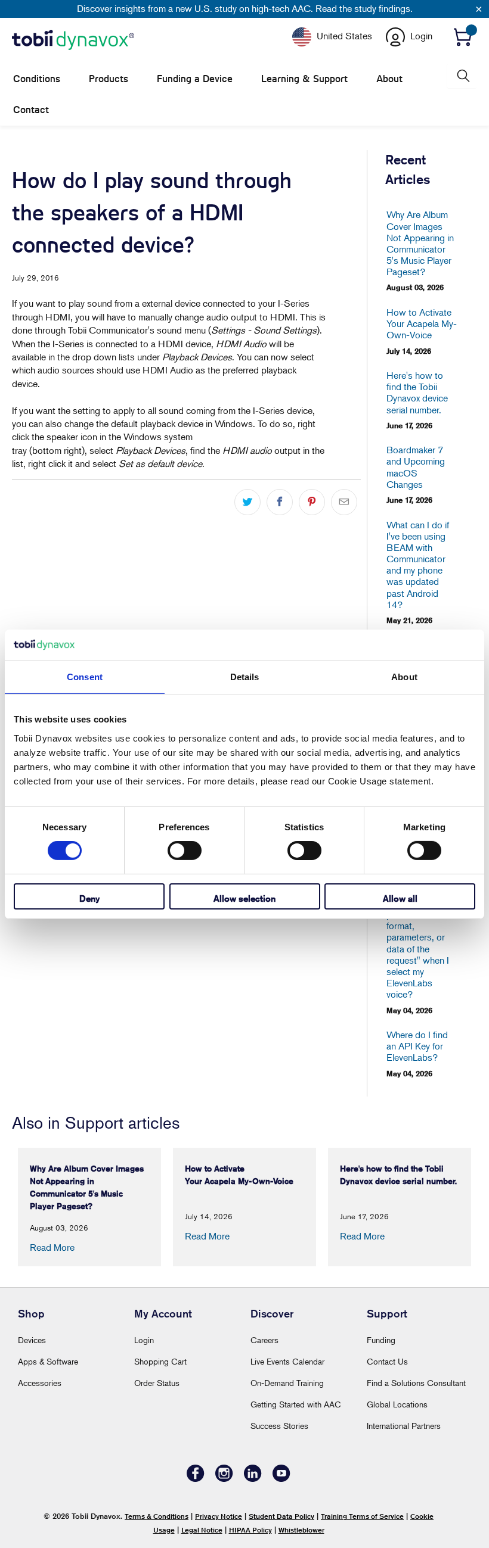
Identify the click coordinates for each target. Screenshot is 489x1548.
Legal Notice (201, 1529)
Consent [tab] (85, 677)
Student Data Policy (281, 1516)
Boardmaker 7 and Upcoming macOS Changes (415, 467)
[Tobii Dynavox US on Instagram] (224, 1479)
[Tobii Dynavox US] (73, 40)
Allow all (400, 898)
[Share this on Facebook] (280, 502)
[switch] (185, 850)
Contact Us (387, 1361)
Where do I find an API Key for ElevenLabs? (417, 1046)
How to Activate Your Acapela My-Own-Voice (420, 324)
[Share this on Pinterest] (312, 502)
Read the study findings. (364, 8)
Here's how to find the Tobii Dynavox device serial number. (417, 393)
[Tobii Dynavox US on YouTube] (281, 1479)
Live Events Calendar (287, 1361)
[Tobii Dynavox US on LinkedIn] (253, 1479)
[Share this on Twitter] (247, 502)
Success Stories (279, 1426)
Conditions (36, 79)
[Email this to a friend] (344, 502)
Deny (89, 898)
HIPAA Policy (250, 1529)
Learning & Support (304, 79)
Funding (381, 1340)
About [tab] (404, 677)
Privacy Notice (218, 1516)
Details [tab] (244, 677)
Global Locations (397, 1404)
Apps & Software (48, 1361)
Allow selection (244, 898)
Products (108, 79)
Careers (264, 1340)
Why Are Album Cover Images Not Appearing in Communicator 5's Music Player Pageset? (420, 243)
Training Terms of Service (362, 1516)
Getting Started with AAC (295, 1404)
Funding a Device (195, 79)
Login (144, 1340)
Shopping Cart (160, 1361)
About (389, 79)
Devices (32, 1340)
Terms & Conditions (156, 1516)
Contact (31, 110)
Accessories (39, 1383)
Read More (52, 1247)
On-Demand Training (287, 1383)
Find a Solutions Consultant (416, 1383)
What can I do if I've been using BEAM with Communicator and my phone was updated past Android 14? (417, 565)
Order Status (156, 1383)
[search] (462, 76)
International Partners (404, 1426)
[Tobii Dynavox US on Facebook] (195, 1479)
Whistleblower (301, 1529)
